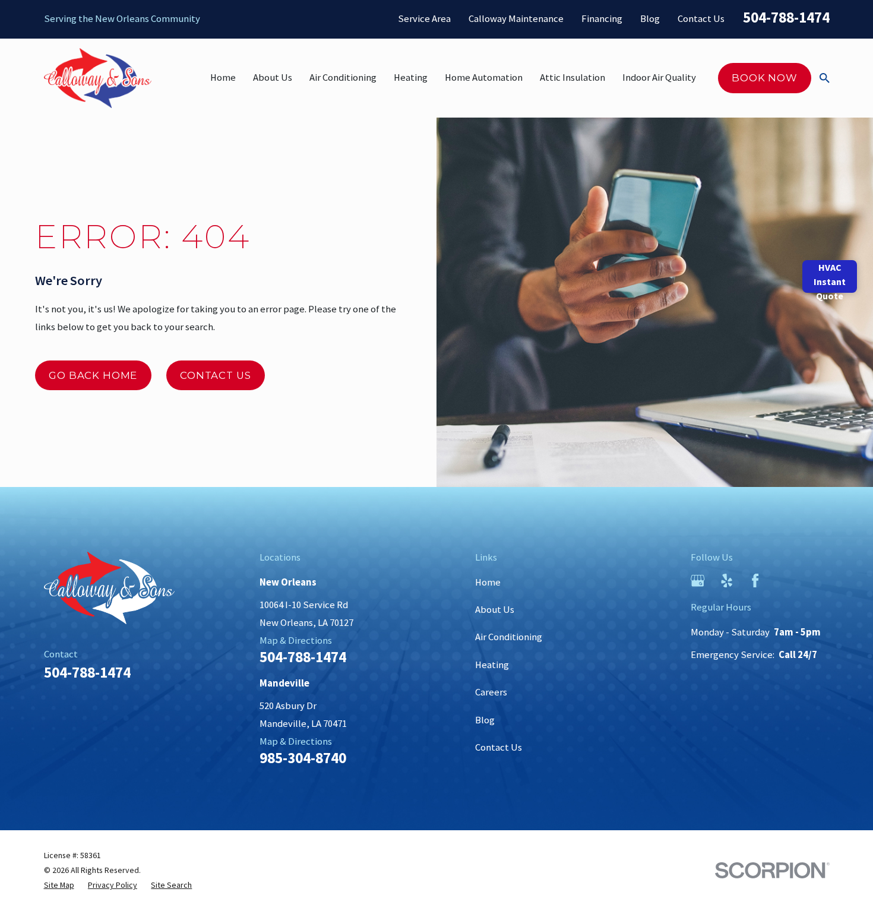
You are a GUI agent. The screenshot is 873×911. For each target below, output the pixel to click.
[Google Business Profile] (697, 580)
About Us (494, 609)
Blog (650, 18)
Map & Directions (296, 640)
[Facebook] (755, 580)
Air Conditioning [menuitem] (343, 77)
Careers (491, 692)
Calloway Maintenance (516, 18)
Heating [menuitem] (411, 77)
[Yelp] (726, 580)
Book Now (765, 78)
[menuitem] (59, 885)
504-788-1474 (786, 17)
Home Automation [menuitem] (484, 77)
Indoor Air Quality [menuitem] (659, 77)
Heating (492, 665)
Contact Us (701, 18)
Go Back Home (93, 375)
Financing (601, 18)
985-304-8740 (303, 758)
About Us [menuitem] (272, 77)
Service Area (424, 18)
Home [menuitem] (223, 77)
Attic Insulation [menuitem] (572, 77)
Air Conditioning (508, 637)
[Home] (98, 77)
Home (488, 582)
